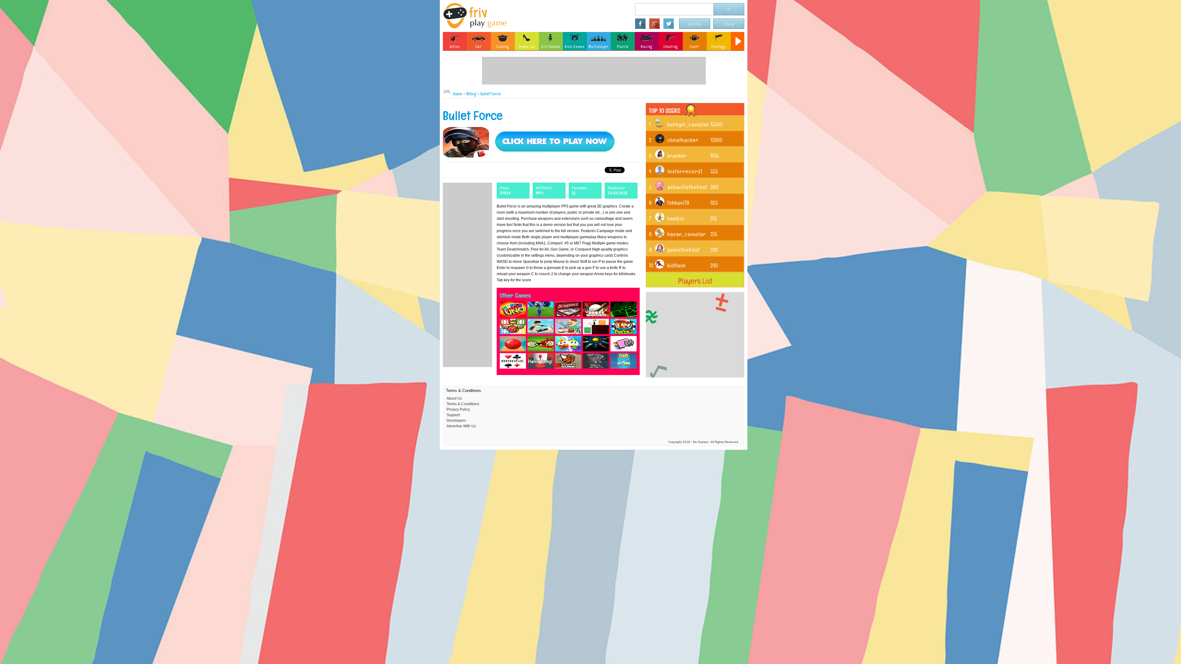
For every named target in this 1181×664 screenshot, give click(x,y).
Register (694, 25)
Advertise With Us (461, 426)
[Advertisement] (594, 71)
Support (453, 415)
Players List (695, 281)
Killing (471, 94)
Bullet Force (490, 94)
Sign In (729, 25)
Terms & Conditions (463, 404)
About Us (454, 398)
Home (457, 94)
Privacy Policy (458, 409)
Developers (456, 420)
